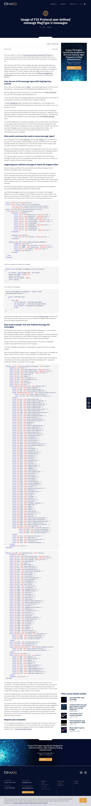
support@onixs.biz (27, 788)
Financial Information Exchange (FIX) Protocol (37, 55)
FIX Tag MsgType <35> (14, 103)
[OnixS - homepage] (10, 4)
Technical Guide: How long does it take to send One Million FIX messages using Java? (78, 707)
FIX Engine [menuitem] (43, 786)
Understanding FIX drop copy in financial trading (77, 721)
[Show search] (81, 4)
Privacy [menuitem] (76, 781)
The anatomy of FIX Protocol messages (76, 714)
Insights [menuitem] (60, 783)
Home (43, 27)
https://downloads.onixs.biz (23, 729)
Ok (83, 800)
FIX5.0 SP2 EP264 (50, 92)
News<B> (27, 139)
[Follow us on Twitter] (81, 772)
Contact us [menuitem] (72, 4)
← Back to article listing (52, 44)
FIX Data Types (44, 316)
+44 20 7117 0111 (10, 782)
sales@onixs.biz (27, 782)
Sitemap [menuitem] (76, 783)
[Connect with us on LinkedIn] (85, 772)
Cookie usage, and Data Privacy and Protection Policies (31, 803)
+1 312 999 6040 (9, 788)
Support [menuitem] (63, 4)
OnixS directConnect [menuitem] (45, 784)
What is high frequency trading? (77, 728)
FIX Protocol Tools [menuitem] (46, 789)
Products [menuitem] (54, 4)
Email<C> (42, 139)
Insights (49, 27)
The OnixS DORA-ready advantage (76, 698)
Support (24, 792)
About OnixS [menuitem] (61, 781)
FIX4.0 (28, 87)
